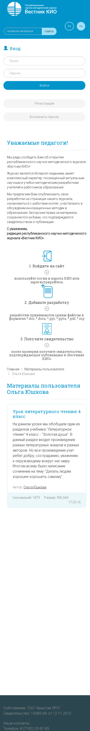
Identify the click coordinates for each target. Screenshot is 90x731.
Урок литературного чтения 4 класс (47, 413)
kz (69, 26)
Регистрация (44, 103)
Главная (13, 369)
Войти (44, 85)
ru (81, 26)
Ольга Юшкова (35, 487)
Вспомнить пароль (44, 117)
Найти (49, 31)
